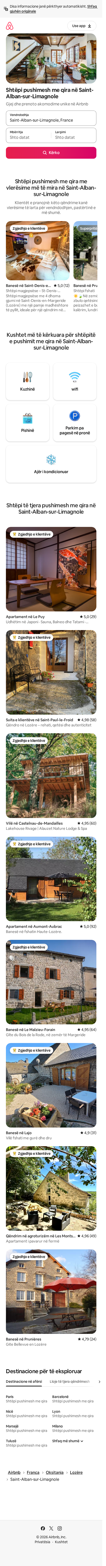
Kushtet (61, 1542)
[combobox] (51, 120)
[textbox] (28, 138)
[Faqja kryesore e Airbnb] (9, 25)
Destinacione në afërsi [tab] (24, 1381)
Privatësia (42, 1542)
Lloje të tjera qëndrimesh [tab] (70, 1381)
